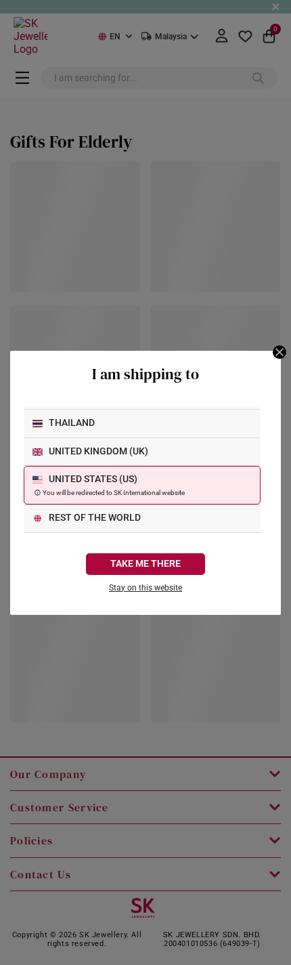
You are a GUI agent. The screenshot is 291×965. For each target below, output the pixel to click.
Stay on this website (145, 588)
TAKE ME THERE (145, 564)
